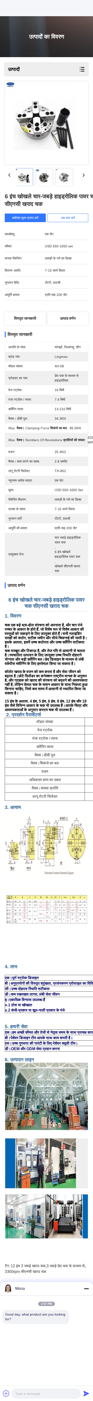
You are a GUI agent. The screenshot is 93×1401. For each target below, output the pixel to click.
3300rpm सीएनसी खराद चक (25, 1272)
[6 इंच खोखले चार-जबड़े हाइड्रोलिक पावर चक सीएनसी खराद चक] (46, 123)
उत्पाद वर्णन (68, 318)
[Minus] (86, 1288)
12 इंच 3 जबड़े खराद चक (28, 1266)
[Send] (86, 1393)
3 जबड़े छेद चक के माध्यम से (65, 1266)
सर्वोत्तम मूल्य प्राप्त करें (25, 218)
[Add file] (6, 1393)
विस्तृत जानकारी (25, 318)
